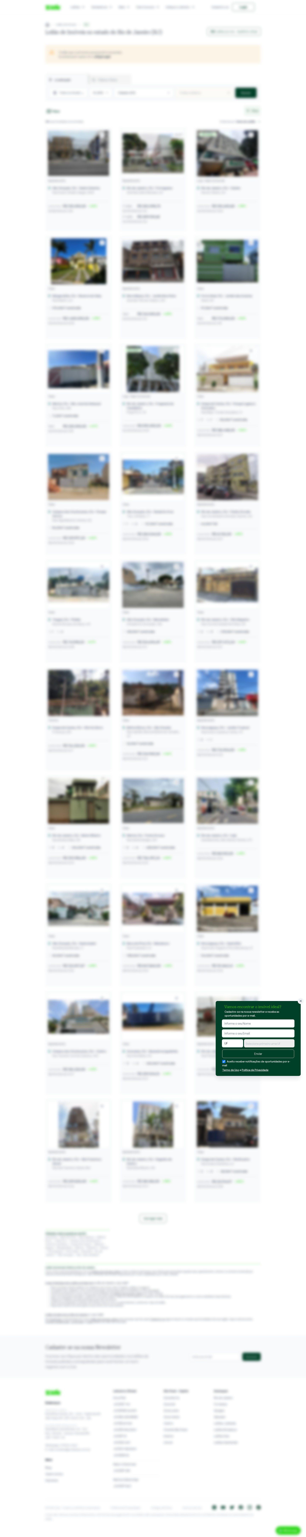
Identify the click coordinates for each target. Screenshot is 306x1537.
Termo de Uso (230, 1069)
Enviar (258, 1054)
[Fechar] (301, 1001)
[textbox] (269, 1044)
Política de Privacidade (255, 1069)
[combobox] (269, 1043)
